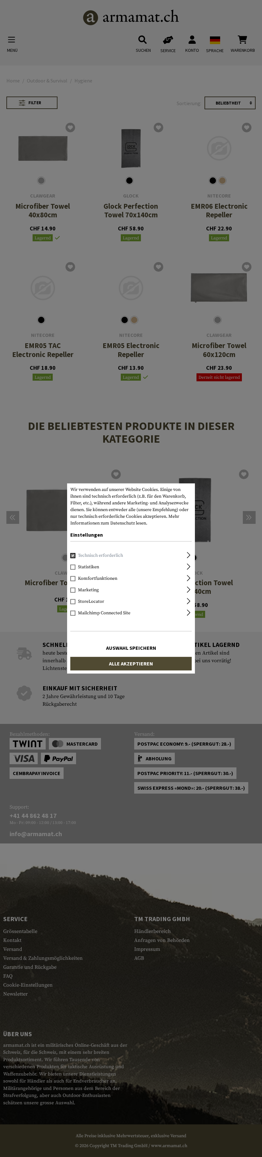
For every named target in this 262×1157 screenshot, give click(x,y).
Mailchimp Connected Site (104, 613)
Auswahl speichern (131, 648)
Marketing (88, 590)
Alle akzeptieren (131, 664)
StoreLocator (91, 602)
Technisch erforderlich (100, 556)
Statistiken (88, 567)
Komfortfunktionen (97, 579)
